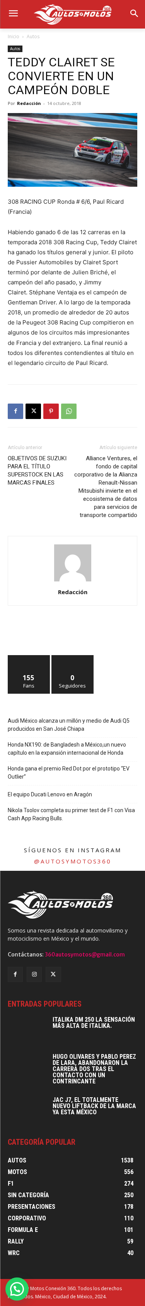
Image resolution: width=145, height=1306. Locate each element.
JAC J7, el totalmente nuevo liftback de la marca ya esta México (94, 1106)
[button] (17, 1289)
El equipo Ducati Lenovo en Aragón (50, 794)
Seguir (72, 658)
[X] (33, 411)
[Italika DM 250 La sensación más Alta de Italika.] (27, 1030)
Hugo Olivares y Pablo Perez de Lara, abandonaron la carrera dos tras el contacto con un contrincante (94, 1069)
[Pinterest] (51, 411)
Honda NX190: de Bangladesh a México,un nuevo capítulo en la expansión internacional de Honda (67, 749)
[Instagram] (34, 974)
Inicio (13, 36)
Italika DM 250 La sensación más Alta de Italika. (94, 1022)
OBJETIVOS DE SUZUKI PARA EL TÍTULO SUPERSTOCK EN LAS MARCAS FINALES (37, 470)
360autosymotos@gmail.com (85, 954)
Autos (33, 36)
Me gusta (29, 658)
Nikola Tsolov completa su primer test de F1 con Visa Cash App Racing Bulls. (71, 814)
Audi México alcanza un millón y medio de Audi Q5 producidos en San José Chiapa (69, 725)
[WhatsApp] (69, 411)
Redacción (29, 103)
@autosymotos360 (72, 861)
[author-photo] (72, 581)
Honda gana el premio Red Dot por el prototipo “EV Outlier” (69, 772)
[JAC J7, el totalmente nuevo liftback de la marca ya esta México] (27, 1110)
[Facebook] (15, 411)
